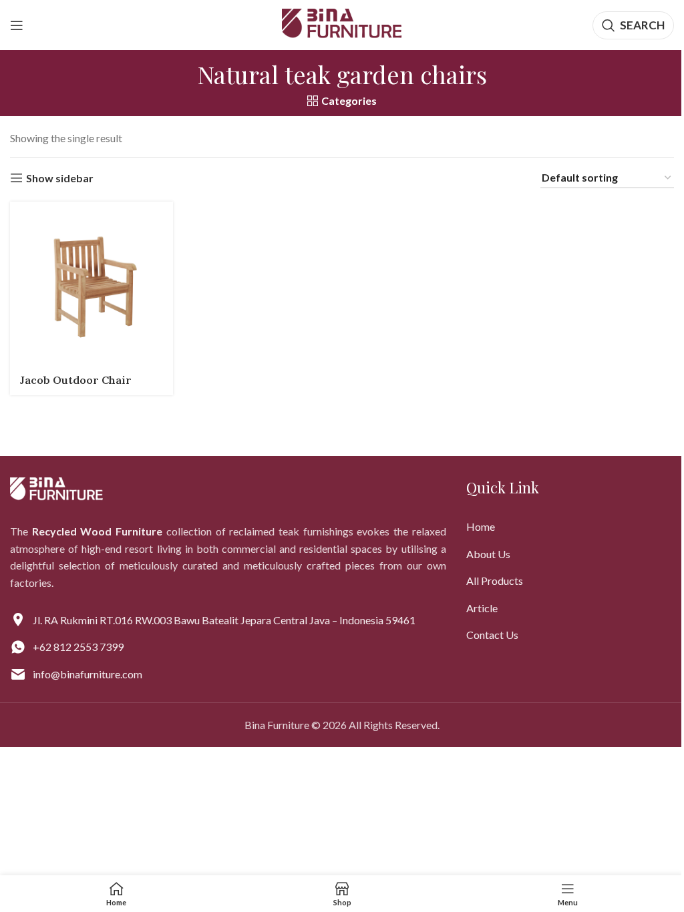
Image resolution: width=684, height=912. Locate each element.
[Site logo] (342, 23)
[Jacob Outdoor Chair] (91, 283)
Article (482, 608)
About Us (488, 553)
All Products (494, 580)
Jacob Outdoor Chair (76, 380)
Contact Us (492, 634)
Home (480, 526)
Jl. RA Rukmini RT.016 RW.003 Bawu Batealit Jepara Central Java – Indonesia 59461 (224, 620)
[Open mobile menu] (16, 25)
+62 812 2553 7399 (78, 646)
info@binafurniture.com (87, 674)
